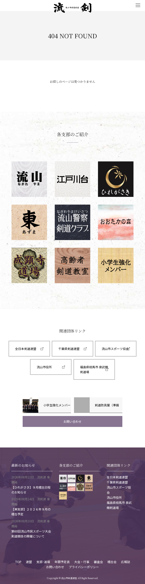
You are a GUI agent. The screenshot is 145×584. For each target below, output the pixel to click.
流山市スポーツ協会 (115, 348)
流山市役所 (44, 367)
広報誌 (125, 561)
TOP (18, 561)
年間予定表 (62, 561)
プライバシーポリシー (84, 567)
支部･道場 (43, 561)
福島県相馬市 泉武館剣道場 (94, 369)
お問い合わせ (72, 421)
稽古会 (111, 561)
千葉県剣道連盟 (68, 348)
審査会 (98, 561)
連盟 (29, 561)
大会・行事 (81, 561)
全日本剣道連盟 (25, 348)
